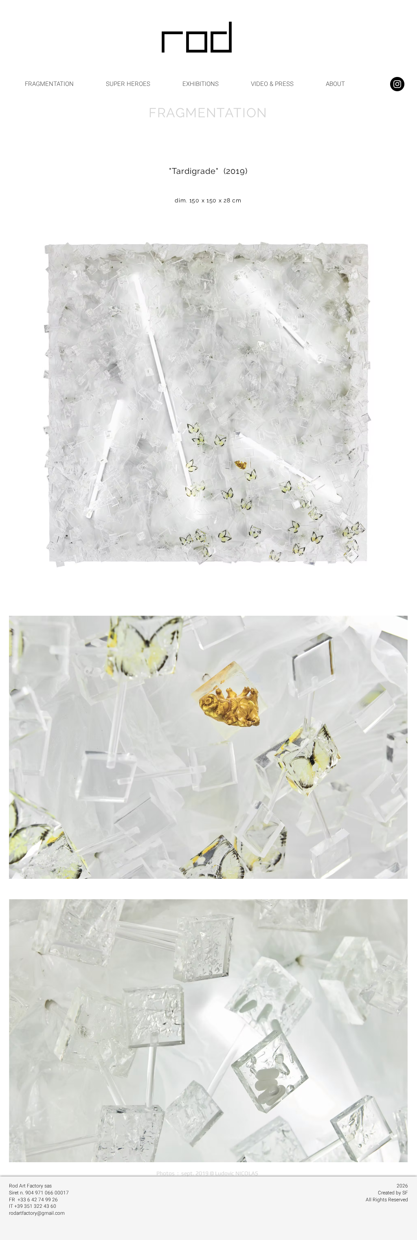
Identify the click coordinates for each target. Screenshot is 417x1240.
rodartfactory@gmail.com (37, 1213)
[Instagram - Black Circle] (397, 84)
